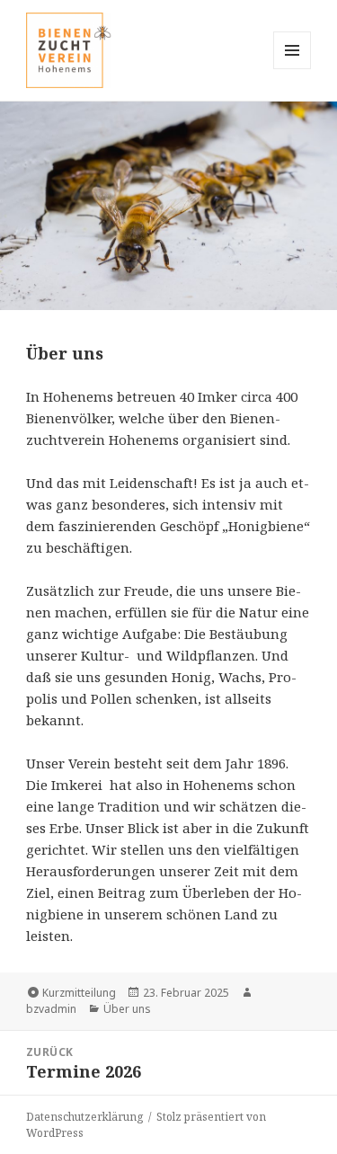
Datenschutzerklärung (84, 1116)
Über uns (127, 1008)
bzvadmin (51, 1008)
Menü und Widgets (292, 68)
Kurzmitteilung (79, 992)
